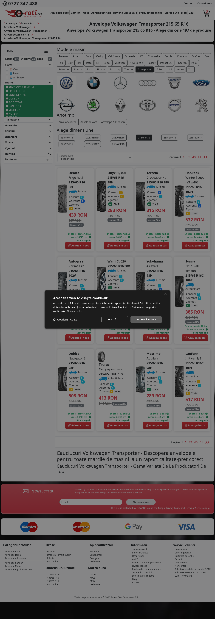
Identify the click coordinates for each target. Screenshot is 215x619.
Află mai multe (74, 310)
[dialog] (107, 309)
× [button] (165, 294)
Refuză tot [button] (115, 319)
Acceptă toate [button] (146, 319)
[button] (65, 319)
